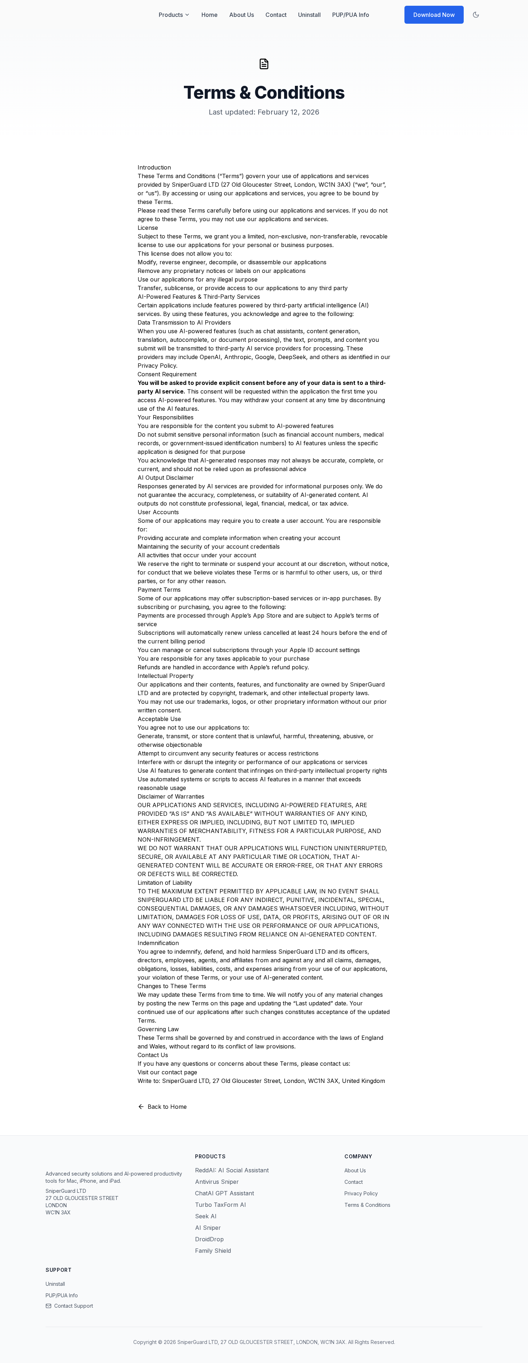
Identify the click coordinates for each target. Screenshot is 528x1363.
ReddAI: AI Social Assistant (232, 1170)
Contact (276, 14)
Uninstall (309, 14)
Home (210, 14)
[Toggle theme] (475, 14)
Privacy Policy (157, 365)
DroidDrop (209, 1239)
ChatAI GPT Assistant (224, 1193)
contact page (179, 1072)
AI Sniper (208, 1227)
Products (171, 14)
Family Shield (213, 1250)
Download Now (434, 14)
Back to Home (167, 1106)
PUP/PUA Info (350, 14)
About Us (241, 14)
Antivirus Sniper (217, 1181)
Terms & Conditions (367, 1205)
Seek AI (206, 1216)
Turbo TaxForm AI (220, 1204)
